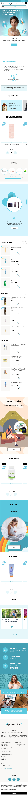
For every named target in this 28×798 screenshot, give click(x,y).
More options (14, 796)
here (1, 787)
